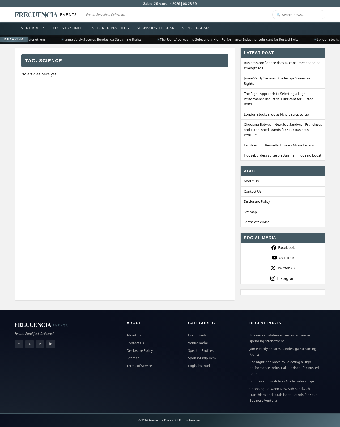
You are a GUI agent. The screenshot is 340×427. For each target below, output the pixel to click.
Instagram (286, 278)
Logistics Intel (68, 28)
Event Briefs (31, 28)
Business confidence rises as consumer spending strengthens (282, 65)
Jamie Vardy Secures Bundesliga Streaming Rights (100, 39)
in (40, 343)
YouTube (286, 257)
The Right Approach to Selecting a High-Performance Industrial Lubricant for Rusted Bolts (227, 39)
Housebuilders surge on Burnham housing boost (282, 155)
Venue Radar (195, 28)
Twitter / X (286, 267)
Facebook (286, 247)
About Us (251, 181)
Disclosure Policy (257, 201)
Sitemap (250, 211)
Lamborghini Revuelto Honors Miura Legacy (279, 145)
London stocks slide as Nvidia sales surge (276, 114)
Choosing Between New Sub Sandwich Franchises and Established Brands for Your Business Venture (283, 129)
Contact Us (252, 191)
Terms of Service (256, 221)
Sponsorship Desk (156, 28)
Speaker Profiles (110, 28)
